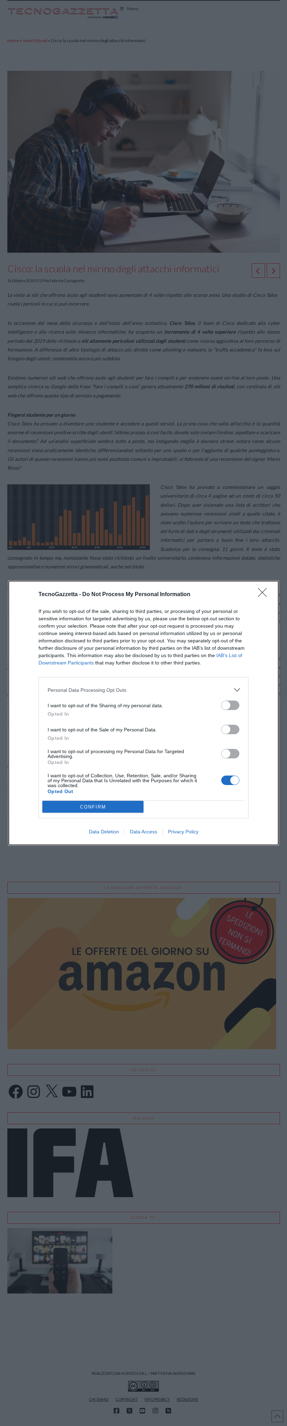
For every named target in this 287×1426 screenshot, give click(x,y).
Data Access (143, 831)
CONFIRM (93, 807)
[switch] (230, 705)
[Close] (264, 594)
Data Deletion (104, 831)
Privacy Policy (183, 831)
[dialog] (143, 713)
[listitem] (143, 690)
